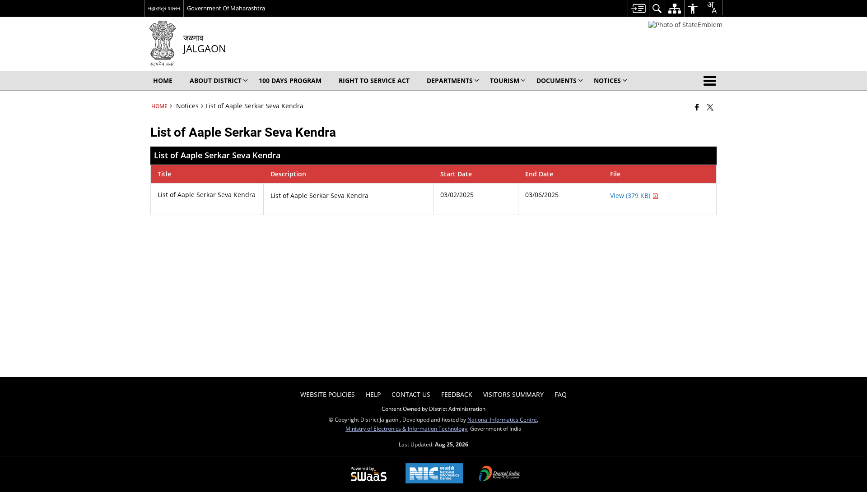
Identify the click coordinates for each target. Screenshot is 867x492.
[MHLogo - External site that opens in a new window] (685, 24)
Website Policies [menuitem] (327, 394)
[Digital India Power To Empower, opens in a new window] (499, 474)
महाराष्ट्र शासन (164, 8)
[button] (711, 80)
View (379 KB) (631, 195)
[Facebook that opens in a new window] (697, 106)
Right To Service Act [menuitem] (374, 80)
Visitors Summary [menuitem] (513, 394)
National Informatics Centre (502, 419)
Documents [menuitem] (556, 80)
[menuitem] (638, 8)
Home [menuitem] (162, 80)
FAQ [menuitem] (561, 394)
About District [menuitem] (216, 80)
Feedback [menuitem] (456, 394)
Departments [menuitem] (450, 80)
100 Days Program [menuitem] (290, 80)
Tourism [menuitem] (504, 80)
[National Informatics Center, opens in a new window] (434, 474)
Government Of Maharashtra (226, 8)
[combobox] (711, 7)
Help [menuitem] (373, 394)
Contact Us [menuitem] (411, 394)
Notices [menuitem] (607, 80)
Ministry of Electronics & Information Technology (406, 428)
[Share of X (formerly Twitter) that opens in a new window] (710, 106)
